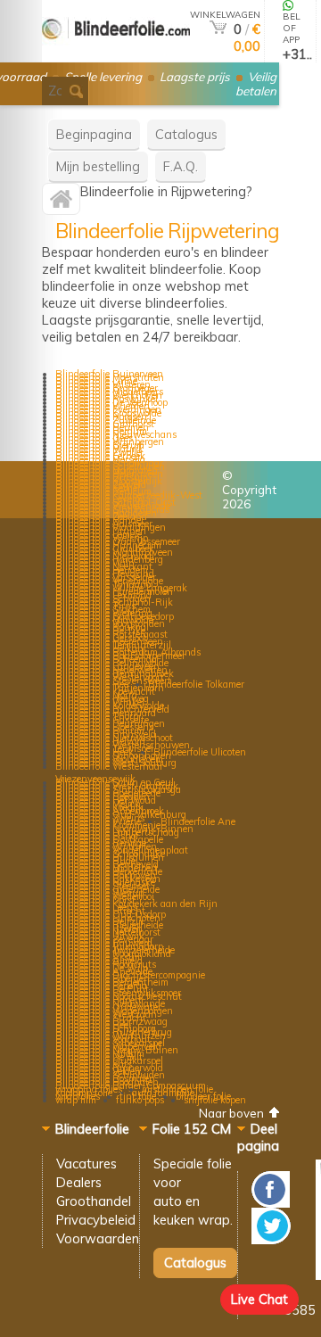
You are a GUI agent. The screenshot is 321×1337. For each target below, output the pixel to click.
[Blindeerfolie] (116, 54)
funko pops (140, 1100)
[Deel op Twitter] (271, 1239)
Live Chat (259, 1299)
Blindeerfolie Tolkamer (196, 684)
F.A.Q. (180, 166)
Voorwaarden (97, 1238)
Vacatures (86, 1163)
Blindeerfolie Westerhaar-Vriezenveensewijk (111, 772)
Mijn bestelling (98, 166)
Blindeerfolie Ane (197, 821)
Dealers (79, 1182)
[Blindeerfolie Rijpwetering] (61, 202)
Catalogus (186, 134)
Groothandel (93, 1201)
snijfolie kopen (215, 1100)
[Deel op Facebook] (270, 1202)
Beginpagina (94, 134)
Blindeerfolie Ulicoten (199, 752)
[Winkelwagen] (218, 29)
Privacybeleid (96, 1219)
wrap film (75, 1100)
